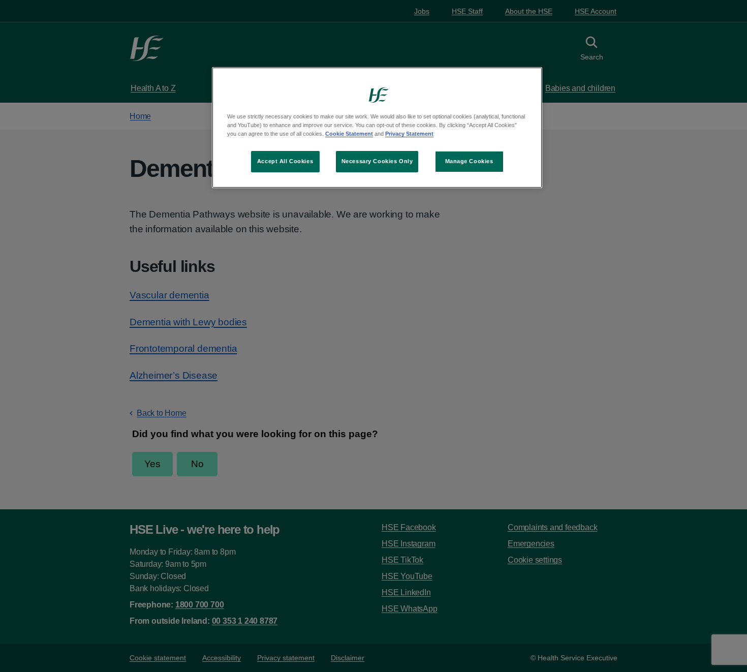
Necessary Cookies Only (377, 161)
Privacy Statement (409, 134)
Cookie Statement (349, 134)
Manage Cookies (469, 161)
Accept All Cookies (285, 161)
